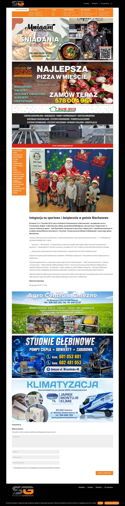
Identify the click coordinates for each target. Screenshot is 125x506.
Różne (15, 193)
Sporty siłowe (18, 184)
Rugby (15, 170)
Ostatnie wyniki (21, 9)
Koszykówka (17, 157)
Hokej (15, 161)
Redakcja (82, 487)
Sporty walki (18, 166)
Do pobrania (105, 3)
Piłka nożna (17, 150)
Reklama (95, 3)
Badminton (17, 191)
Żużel (15, 153)
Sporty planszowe (17, 181)
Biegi (14, 168)
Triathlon (17, 172)
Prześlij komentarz (104, 473)
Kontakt (86, 3)
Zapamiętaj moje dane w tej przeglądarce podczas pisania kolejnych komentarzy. (37, 468)
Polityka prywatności (111, 503)
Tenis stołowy (18, 176)
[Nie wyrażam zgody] (123, 503)
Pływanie (16, 186)
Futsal (15, 159)
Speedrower (17, 163)
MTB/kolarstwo (19, 188)
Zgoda (100, 503)
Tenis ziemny (17, 178)
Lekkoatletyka (18, 174)
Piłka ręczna (18, 155)
